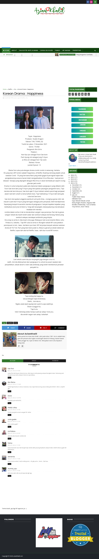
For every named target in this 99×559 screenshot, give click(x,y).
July (73, 195)
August (74, 193)
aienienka (11, 457)
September (75, 191)
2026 (72, 175)
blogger (12, 360)
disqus (34, 360)
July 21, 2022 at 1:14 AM (14, 458)
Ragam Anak (8, 55)
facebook (55, 360)
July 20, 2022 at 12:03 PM (15, 397)
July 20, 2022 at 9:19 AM (14, 370)
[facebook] (87, 1)
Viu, (27, 98)
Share (28, 328)
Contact (37, 55)
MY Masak (66, 50)
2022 (72, 183)
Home (7, 50)
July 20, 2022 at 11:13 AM (15, 384)
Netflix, (23, 98)
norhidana (11, 431)
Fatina (10, 443)
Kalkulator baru (76, 199)
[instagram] (91, 1)
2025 (72, 177)
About (14, 50)
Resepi (18, 55)
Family (57, 50)
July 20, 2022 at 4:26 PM (14, 433)
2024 (72, 179)
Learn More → (73, 166)
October (75, 189)
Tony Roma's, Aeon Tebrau (80, 207)
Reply (9, 377)
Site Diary (27, 55)
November (75, 187)
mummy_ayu (12, 468)
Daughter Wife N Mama (28, 50)
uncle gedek (12, 419)
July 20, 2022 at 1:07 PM (14, 409)
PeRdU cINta (12, 408)
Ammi (10, 396)
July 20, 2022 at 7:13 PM (14, 445)
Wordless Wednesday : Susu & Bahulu (84, 205)
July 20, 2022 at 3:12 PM (14, 421)
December (75, 185)
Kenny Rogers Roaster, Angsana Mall (83, 203)
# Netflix (9, 323)
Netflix (10, 89)
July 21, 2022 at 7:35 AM (14, 470)
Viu (15, 89)
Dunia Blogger (46, 50)
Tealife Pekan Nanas (78, 197)
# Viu (15, 323)
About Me (73, 150)
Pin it (45, 328)
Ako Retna (11, 382)
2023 (72, 181)
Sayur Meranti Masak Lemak (81, 201)
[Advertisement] (49, 31)
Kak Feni (11, 369)
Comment (61, 328)
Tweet (13, 328)
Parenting (77, 50)
